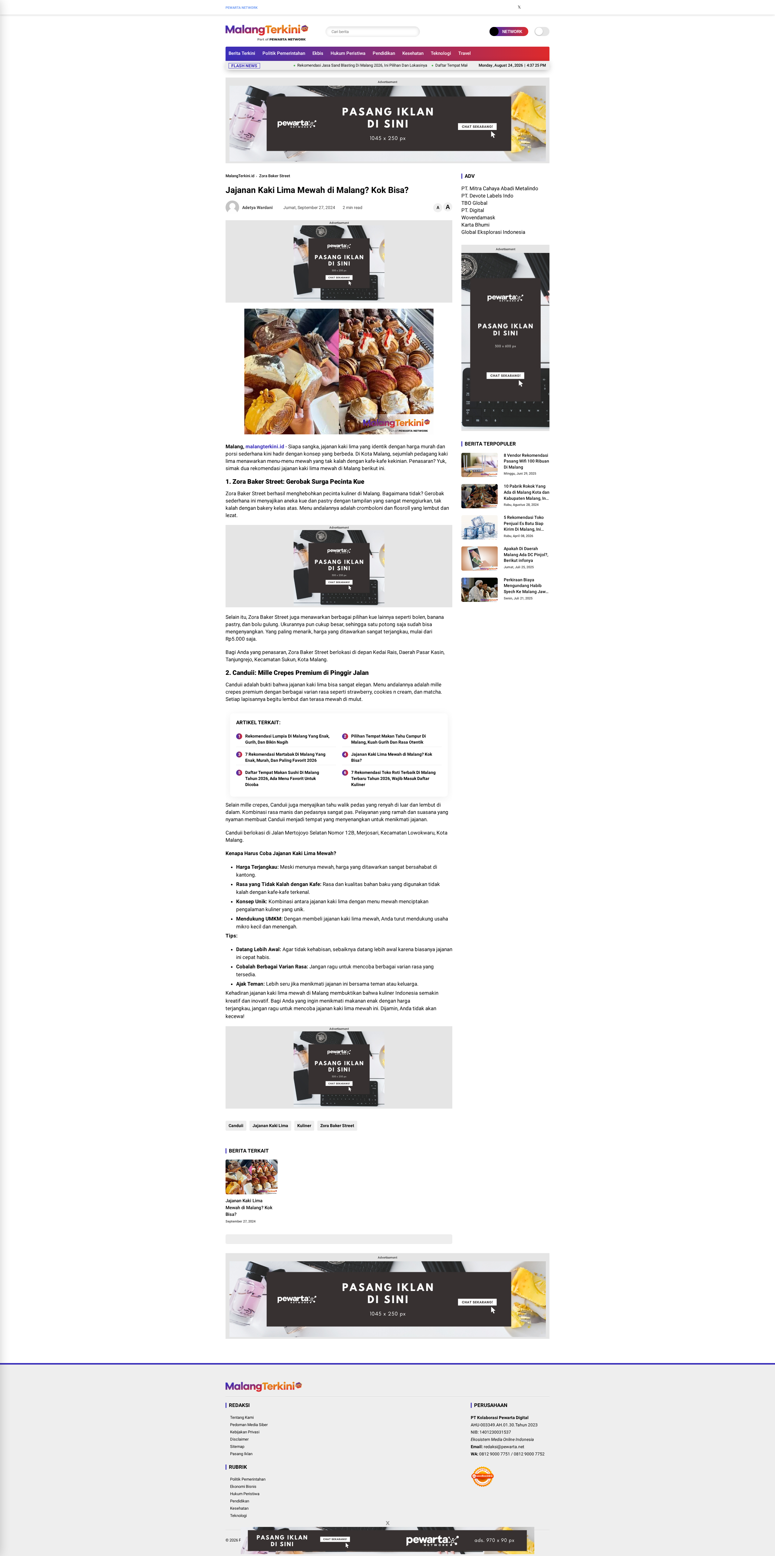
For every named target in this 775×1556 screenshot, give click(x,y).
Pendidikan (384, 53)
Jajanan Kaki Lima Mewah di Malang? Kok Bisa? (391, 757)
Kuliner (304, 1125)
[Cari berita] (413, 31)
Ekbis (317, 53)
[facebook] (510, 7)
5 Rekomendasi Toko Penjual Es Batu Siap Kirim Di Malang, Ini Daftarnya (524, 524)
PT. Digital (472, 210)
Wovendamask (478, 217)
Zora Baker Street (274, 176)
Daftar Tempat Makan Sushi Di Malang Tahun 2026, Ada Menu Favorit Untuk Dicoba (459, 65)
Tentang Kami (242, 1417)
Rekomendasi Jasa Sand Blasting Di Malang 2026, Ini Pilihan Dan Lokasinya (315, 65)
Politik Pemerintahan (283, 53)
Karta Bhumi (475, 225)
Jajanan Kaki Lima (270, 1125)
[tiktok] (546, 7)
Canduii (236, 1125)
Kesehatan (413, 53)
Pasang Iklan (241, 1453)
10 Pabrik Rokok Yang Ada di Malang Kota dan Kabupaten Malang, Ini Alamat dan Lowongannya (526, 493)
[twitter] (519, 7)
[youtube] (537, 7)
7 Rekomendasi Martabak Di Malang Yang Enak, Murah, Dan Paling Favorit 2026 (285, 757)
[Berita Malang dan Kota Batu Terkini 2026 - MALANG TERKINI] (267, 39)
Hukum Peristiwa (348, 53)
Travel (464, 53)
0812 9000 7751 (494, 1453)
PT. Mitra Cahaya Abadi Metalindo (499, 188)
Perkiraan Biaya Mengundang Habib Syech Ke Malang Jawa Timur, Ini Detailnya (526, 586)
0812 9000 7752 (529, 1453)
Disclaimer (239, 1439)
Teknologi (441, 53)
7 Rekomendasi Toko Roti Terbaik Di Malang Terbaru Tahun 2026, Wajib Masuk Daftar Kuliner (393, 778)
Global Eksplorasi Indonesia (493, 232)
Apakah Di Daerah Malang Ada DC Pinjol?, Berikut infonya (526, 554)
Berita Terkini (242, 53)
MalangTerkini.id (240, 176)
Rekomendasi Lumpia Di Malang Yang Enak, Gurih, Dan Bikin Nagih (287, 739)
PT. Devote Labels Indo (487, 196)
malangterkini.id (265, 446)
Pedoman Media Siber (249, 1424)
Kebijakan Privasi (244, 1432)
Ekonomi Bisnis (243, 1486)
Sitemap (237, 1446)
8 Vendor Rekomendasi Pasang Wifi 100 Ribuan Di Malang (526, 461)
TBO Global (474, 203)
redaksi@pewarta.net (504, 1446)
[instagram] (528, 7)
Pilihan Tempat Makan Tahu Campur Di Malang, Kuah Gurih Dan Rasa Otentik (388, 739)
